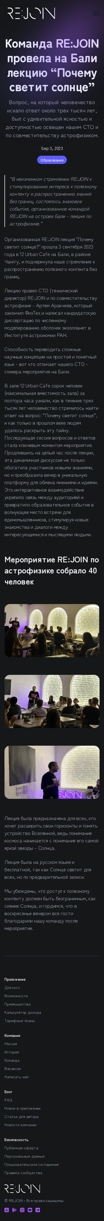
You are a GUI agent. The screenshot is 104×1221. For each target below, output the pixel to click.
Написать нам (16, 1076)
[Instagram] (22, 1210)
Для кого (12, 987)
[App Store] (6, 1210)
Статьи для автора (21, 1116)
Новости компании (20, 1124)
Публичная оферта (21, 1147)
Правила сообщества (23, 1172)
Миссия (10, 1043)
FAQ (8, 1100)
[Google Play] (14, 1210)
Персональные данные (24, 1156)
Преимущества (17, 1004)
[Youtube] (30, 1210)
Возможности (16, 995)
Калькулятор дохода (22, 1012)
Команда (11, 1060)
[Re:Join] (31, 13)
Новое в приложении (22, 1108)
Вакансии (12, 1068)
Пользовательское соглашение (31, 1164)
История (11, 1052)
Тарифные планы (19, 1020)
